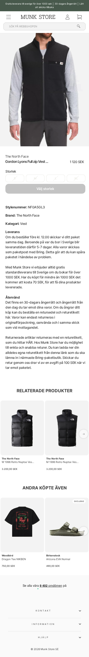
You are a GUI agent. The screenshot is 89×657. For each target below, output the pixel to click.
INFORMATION (43, 624)
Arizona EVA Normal (58, 559)
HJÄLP (43, 637)
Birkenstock (53, 555)
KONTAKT (43, 610)
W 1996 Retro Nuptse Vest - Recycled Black (18, 462)
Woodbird (7, 555)
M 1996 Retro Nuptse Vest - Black (62, 462)
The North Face (17, 156)
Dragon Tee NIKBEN (14, 559)
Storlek (10, 171)
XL (76, 178)
